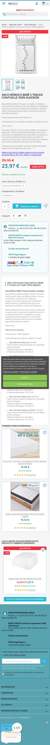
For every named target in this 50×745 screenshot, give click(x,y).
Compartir (13, 215)
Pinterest (25, 215)
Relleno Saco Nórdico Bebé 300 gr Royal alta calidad (25, 515)
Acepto (25, 377)
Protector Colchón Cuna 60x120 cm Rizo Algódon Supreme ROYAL (25, 462)
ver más (14, 742)
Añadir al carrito (27, 206)
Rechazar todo (25, 384)
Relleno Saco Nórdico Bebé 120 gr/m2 (25, 578)
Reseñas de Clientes (6, 728)
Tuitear (19, 215)
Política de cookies (11, 372)
